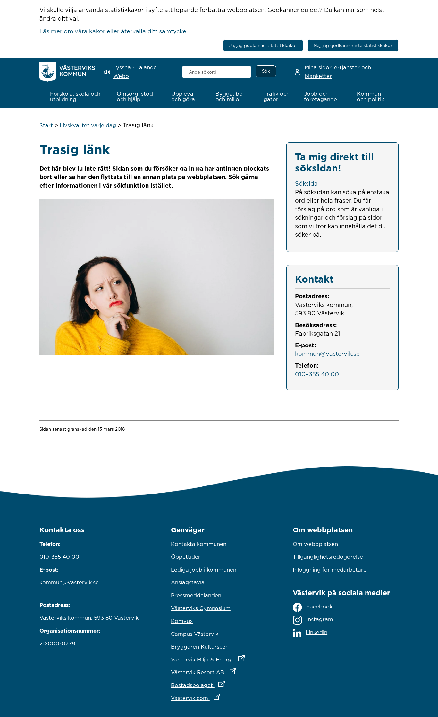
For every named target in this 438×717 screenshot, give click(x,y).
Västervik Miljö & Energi (219, 659)
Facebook (319, 606)
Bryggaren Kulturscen (200, 646)
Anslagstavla (188, 582)
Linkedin (316, 632)
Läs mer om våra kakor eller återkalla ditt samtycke (112, 31)
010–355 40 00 (317, 374)
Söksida (306, 183)
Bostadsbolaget (219, 685)
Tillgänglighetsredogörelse (328, 557)
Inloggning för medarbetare (329, 569)
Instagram (319, 619)
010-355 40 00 (59, 557)
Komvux (182, 621)
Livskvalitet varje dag (88, 125)
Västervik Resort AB (219, 672)
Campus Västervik (194, 634)
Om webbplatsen (315, 544)
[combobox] (216, 72)
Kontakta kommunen (198, 544)
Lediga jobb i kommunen (203, 569)
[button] (76, 97)
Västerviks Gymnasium (201, 608)
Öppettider (185, 557)
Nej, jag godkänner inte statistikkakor (353, 45)
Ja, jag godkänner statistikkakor (263, 45)
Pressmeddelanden (196, 595)
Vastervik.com (219, 698)
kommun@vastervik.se (327, 353)
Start (46, 125)
